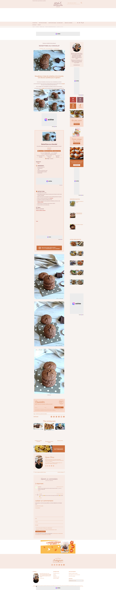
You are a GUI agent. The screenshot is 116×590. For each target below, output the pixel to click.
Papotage (54, 575)
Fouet (38, 163)
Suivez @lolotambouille (58, 562)
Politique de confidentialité (47, 527)
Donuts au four (60, 440)
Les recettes (34, 22)
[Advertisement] (58, 15)
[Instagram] (78, 23)
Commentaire (37, 507)
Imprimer (40, 150)
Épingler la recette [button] (48, 150)
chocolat (63, 83)
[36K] (73, 105)
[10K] (80, 105)
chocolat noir (38, 413)
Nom (36, 518)
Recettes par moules (52, 22)
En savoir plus (42, 578)
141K (80, 100)
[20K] (73, 99)
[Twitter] (51, 466)
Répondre (39, 490)
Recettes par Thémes (43, 22)
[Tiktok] (83, 23)
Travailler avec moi (56, 573)
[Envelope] (64, 565)
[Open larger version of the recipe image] (49, 136)
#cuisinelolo (58, 248)
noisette (43, 88)
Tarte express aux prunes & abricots (79, 213)
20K (73, 100)
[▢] (36, 167)
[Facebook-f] (79, 23)
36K (73, 106)
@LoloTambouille (48, 248)
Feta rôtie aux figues (79, 224)
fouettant (51, 198)
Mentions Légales (56, 578)
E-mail (36, 521)
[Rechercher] (81, 3)
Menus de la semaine (68, 22)
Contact (39, 24)
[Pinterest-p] (81, 23)
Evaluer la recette (57, 150)
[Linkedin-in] (53, 466)
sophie (39, 486)
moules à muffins (40, 201)
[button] (41, 100)
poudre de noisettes (43, 413)
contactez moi (55, 463)
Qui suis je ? (34, 24)
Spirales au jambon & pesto (79, 202)
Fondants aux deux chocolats (38, 441)
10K (80, 106)
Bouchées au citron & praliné (49, 442)
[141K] (80, 99)
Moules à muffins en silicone (40, 210)
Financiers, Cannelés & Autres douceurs (49, 43)
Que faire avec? (60, 22)
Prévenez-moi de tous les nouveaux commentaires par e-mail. (46, 529)
